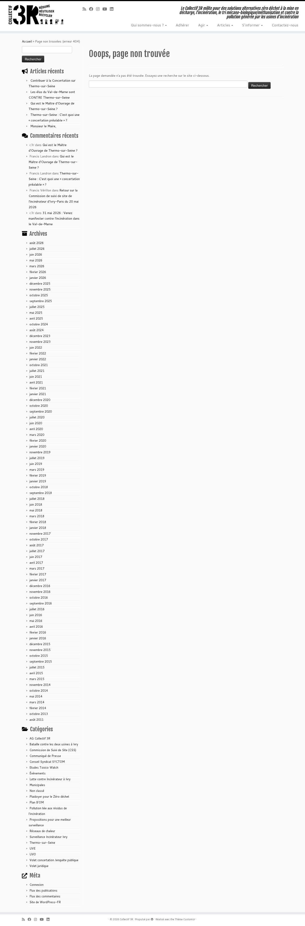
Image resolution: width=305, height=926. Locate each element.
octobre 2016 (38, 597)
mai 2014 (35, 696)
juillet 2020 (36, 417)
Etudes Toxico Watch (43, 767)
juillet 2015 (36, 667)
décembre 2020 (39, 400)
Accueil (27, 41)
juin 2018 (35, 504)
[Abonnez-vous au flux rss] (86, 9)
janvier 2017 (37, 580)
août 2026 (36, 243)
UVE (32, 848)
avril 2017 (36, 563)
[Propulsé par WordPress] (152, 918)
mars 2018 (36, 516)
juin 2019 (35, 464)
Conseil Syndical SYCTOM (47, 762)
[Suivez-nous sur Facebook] (92, 9)
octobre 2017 (38, 539)
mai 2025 (35, 313)
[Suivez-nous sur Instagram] (99, 9)
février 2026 (37, 272)
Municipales (37, 785)
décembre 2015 (39, 644)
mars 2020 (36, 435)
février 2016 (37, 632)
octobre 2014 (38, 691)
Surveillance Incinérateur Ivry (48, 837)
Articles (224, 25)
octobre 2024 (38, 324)
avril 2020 (36, 429)
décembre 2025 (39, 284)
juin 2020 (35, 423)
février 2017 (37, 574)
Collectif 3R (126, 919)
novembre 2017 (39, 534)
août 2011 (36, 720)
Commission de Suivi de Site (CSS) (52, 750)
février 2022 (37, 353)
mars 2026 (36, 266)
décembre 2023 (39, 336)
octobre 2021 (38, 365)
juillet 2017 (36, 551)
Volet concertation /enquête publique (53, 860)
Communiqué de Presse (45, 756)
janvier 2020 (37, 446)
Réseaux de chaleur (42, 831)
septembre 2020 (40, 411)
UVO (32, 854)
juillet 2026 (36, 249)
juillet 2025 (36, 307)
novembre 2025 (39, 289)
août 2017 (36, 545)
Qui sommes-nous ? (148, 25)
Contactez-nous (285, 25)
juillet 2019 (36, 458)
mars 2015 (36, 679)
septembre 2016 (40, 603)
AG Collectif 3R (39, 738)
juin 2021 (35, 377)
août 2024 (36, 330)
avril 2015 (36, 673)
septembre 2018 (40, 493)
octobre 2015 (38, 656)
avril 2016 (36, 627)
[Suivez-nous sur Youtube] (106, 9)
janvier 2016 (37, 638)
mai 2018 (35, 510)
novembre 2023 (39, 342)
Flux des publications (43, 890)
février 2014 (37, 708)
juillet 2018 (36, 499)
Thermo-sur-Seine (42, 843)
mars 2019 (36, 470)
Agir (202, 25)
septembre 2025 (40, 301)
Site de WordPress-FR (45, 902)
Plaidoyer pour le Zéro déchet (49, 797)
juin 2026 (35, 254)
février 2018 (37, 522)
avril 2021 (36, 382)
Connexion (36, 885)
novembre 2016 (39, 592)
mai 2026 (35, 260)
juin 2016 (35, 615)
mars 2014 (36, 702)
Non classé (36, 791)
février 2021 (37, 388)
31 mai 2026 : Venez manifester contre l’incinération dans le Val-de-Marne (54, 218)
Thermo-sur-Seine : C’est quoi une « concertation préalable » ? (54, 179)
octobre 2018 (38, 487)
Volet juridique (38, 866)
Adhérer (182, 25)
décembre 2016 (39, 586)
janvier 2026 (37, 278)
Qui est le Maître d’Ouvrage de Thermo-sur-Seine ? (53, 162)
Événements (37, 773)
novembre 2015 (39, 650)
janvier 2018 (37, 528)
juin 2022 (35, 347)
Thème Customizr (185, 919)
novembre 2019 (39, 452)
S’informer (251, 25)
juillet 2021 (36, 371)
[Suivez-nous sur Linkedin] (113, 9)
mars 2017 (36, 568)
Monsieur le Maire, (43, 126)
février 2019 (37, 475)
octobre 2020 (38, 406)
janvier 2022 (37, 359)
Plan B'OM (36, 802)
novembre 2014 (39, 685)
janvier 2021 (37, 394)
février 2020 (37, 441)
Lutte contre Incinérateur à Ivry (50, 779)
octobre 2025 (38, 295)
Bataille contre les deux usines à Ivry (53, 744)
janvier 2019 (37, 481)
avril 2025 (36, 318)
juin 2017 (35, 557)
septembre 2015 (40, 661)
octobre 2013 (38, 714)
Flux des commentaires (44, 896)
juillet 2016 (36, 609)
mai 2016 (35, 621)
